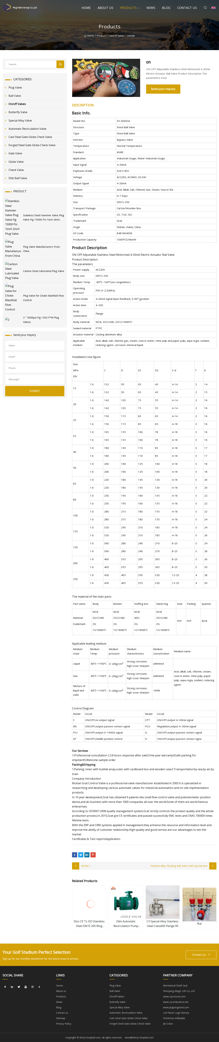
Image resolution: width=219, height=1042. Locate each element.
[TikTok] (39, 986)
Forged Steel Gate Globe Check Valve (32, 145)
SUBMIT (34, 391)
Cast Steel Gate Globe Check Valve (30, 137)
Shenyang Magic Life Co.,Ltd (179, 991)
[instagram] (32, 986)
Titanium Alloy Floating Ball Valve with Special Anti (178, 865)
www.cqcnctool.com (174, 996)
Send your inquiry (163, 89)
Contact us (187, 8)
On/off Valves (117, 35)
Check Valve (16, 170)
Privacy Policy (63, 1023)
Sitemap (60, 1018)
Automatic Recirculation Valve (27, 129)
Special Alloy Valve (20, 120)
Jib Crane (168, 1023)
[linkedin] (12, 986)
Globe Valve (16, 162)
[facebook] (5, 986)
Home (86, 8)
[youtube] (25, 986)
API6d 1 (86, 865)
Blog (166, 8)
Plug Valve (15, 87)
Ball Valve (15, 96)
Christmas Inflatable (174, 1018)
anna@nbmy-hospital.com (139, 1037)
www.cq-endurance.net (175, 1002)
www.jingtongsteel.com (176, 1007)
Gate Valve (15, 153)
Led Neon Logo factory (176, 1012)
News (150, 8)
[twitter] (18, 986)
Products (128, 8)
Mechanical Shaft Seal (175, 985)
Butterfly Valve (18, 112)
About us (105, 8)
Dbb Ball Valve (18, 178)
